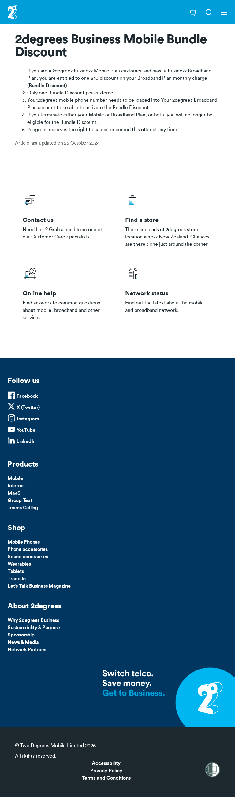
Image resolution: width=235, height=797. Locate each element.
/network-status (168, 292)
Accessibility (106, 763)
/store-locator (168, 219)
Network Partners (27, 649)
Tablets (16, 571)
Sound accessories (28, 556)
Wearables (19, 564)
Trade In (17, 578)
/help (66, 292)
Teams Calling (23, 507)
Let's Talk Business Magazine (39, 586)
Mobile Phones (24, 542)
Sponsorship (21, 635)
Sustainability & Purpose (34, 627)
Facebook (27, 396)
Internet (16, 485)
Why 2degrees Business (33, 620)
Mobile (15, 478)
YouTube (26, 430)
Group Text (20, 500)
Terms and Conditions (106, 778)
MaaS (14, 493)
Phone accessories (28, 549)
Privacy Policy (106, 770)
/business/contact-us (66, 219)
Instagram (28, 418)
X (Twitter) (28, 407)
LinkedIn (26, 441)
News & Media (23, 642)
